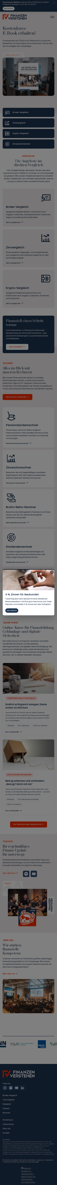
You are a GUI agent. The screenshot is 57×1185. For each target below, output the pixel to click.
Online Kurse (8, 1124)
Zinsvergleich (9, 1100)
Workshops (8, 1120)
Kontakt (6, 1133)
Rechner (6, 1113)
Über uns (6, 1128)
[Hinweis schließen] (54, 2)
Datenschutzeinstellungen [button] (29, 1162)
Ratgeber (7, 1104)
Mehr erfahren (8, 8)
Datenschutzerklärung (11, 1162)
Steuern (6, 1108)
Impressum (40, 1160)
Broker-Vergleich (10, 1095)
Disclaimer (49, 1160)
